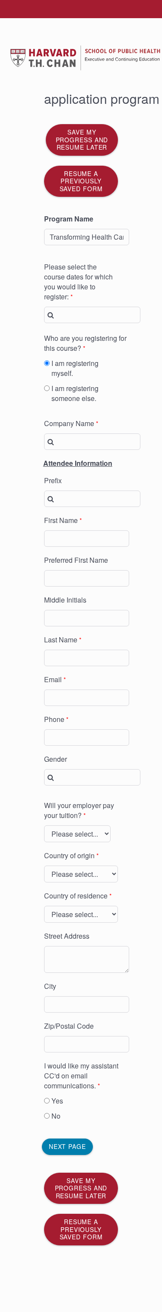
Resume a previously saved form (81, 181)
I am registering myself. (74, 368)
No (55, 1116)
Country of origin (69, 855)
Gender (55, 759)
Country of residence (76, 896)
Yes (57, 1101)
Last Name (60, 640)
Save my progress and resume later (82, 139)
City (50, 986)
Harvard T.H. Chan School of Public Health (70, 49)
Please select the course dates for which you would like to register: (78, 282)
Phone (54, 719)
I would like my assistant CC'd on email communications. (81, 1076)
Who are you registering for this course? (85, 343)
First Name (61, 520)
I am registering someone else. (74, 393)
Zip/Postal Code (69, 1026)
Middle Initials (65, 600)
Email (53, 679)
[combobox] (92, 315)
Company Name (69, 423)
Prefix (53, 480)
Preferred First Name (76, 560)
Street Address (66, 936)
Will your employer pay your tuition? (79, 810)
